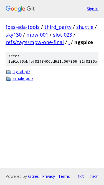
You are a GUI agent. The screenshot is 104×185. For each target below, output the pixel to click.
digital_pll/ (21, 71)
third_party (58, 27)
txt (80, 176)
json (94, 176)
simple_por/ (22, 78)
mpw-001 (37, 34)
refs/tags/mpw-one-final (35, 42)
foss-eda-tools (23, 27)
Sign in (92, 8)
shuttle (84, 27)
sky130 (14, 34)
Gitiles (33, 176)
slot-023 (62, 34)
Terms (64, 176)
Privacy (48, 176)
